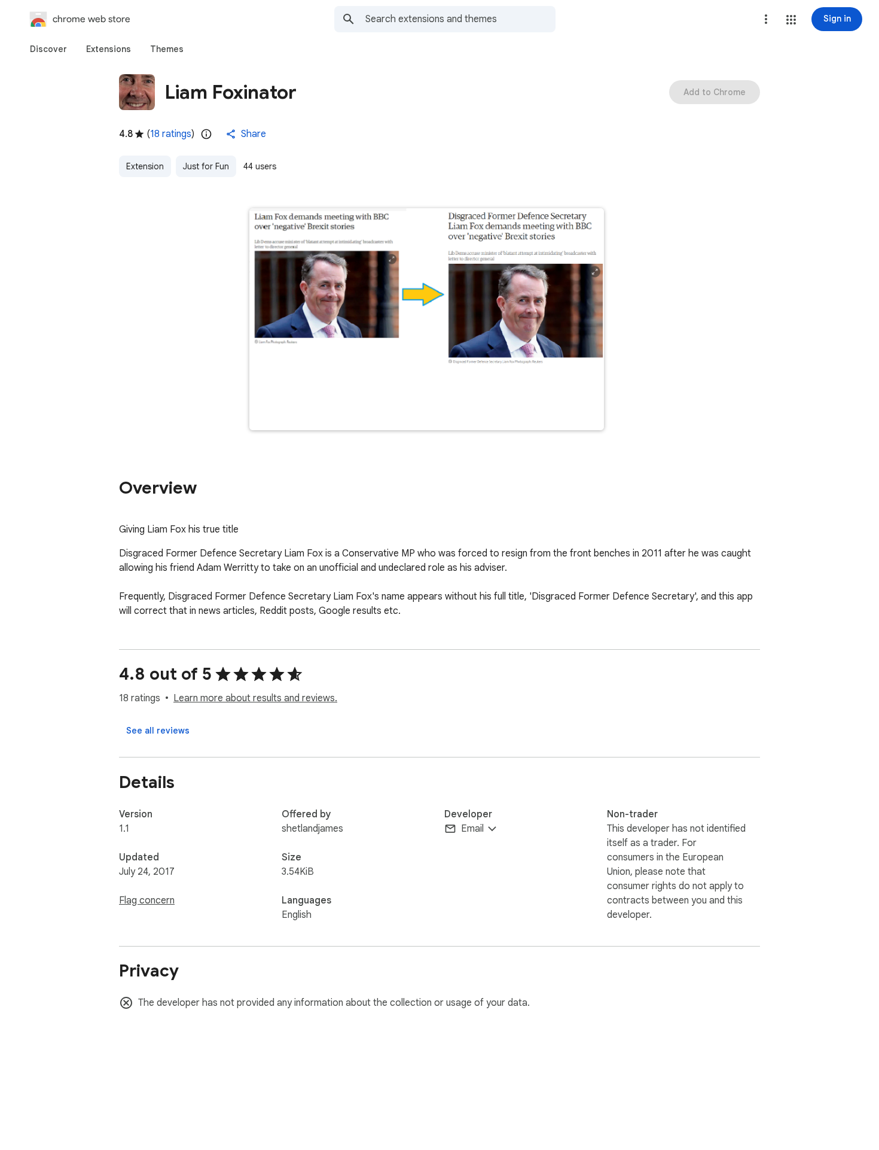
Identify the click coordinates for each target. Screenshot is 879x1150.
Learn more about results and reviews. (255, 698)
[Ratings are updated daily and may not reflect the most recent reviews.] (206, 134)
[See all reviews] (158, 730)
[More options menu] (766, 19)
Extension (145, 166)
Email (472, 829)
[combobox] (460, 19)
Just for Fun (206, 166)
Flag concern (147, 900)
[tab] (48, 49)
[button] (791, 20)
